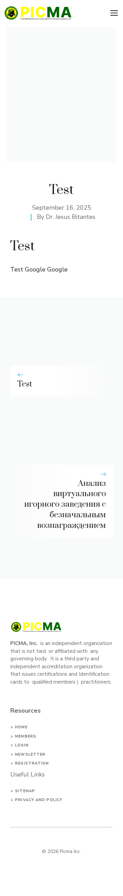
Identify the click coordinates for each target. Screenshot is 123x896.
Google (57, 269)
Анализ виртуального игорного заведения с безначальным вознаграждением (65, 504)
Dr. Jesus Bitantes (70, 217)
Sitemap (25, 791)
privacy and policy (39, 799)
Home (21, 727)
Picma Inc (70, 851)
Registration (32, 763)
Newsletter (30, 754)
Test (24, 384)
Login (22, 745)
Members (25, 736)
